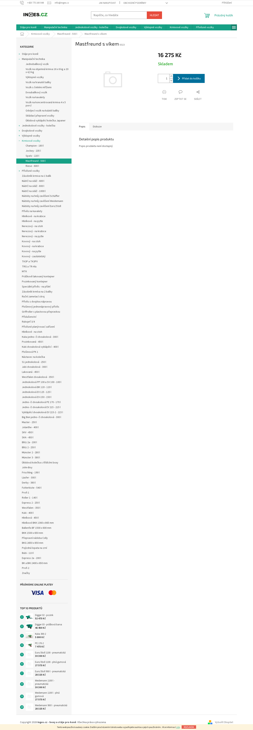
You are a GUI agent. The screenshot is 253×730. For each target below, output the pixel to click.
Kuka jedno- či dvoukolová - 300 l (40, 337)
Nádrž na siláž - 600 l (33, 181)
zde (178, 727)
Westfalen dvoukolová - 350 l (38, 377)
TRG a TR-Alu (29, 266)
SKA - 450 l (27, 437)
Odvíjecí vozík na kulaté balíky (42, 111)
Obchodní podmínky (134, 3)
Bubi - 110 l (28, 553)
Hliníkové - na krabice (34, 216)
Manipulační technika (33, 59)
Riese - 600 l (32, 166)
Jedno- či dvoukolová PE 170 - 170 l (41, 402)
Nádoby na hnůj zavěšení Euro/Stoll (41, 206)
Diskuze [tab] (97, 127)
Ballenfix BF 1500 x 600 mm (36, 528)
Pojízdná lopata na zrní (34, 548)
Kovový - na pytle (31, 251)
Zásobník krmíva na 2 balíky (37, 292)
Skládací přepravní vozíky (40, 116)
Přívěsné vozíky (31, 171)
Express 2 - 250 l (31, 503)
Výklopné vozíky (35, 77)
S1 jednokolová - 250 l (34, 362)
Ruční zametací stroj (33, 296)
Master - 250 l (29, 422)
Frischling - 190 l (31, 472)
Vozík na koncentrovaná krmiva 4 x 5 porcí (46, 104)
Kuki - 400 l (28, 513)
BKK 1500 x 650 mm (32, 533)
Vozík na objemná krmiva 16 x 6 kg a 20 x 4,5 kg (47, 70)
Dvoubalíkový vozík (36, 92)
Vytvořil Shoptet (224, 722)
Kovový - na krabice (33, 246)
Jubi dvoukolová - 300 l (34, 367)
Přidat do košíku (191, 78)
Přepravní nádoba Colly (35, 538)
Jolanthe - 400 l (30, 427)
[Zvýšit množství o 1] (171, 76)
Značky (26, 573)
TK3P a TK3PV (30, 261)
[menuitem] (28, 27)
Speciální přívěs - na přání (36, 287)
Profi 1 (25, 493)
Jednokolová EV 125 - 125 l (36, 392)
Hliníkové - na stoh (32, 332)
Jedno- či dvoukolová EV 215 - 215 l (41, 407)
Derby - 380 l (29, 483)
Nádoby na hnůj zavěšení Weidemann (42, 201)
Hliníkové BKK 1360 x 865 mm (38, 523)
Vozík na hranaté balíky (38, 82)
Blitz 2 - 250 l (29, 447)
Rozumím (189, 727)
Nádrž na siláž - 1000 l (34, 191)
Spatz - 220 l (32, 156)
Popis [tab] (82, 127)
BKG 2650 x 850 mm (32, 543)
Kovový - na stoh (31, 241)
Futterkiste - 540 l (31, 488)
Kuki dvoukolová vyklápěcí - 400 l (40, 347)
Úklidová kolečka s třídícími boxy (40, 463)
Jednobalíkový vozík (37, 64)
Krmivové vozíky (31, 141)
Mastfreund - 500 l (36, 161)
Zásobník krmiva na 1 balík (36, 176)
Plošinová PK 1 (30, 352)
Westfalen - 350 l (31, 508)
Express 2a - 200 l (31, 558)
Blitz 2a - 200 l (29, 442)
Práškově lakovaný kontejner (38, 276)
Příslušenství (29, 317)
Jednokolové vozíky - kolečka (38, 126)
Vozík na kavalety (35, 97)
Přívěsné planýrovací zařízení (38, 327)
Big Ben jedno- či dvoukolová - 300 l (41, 417)
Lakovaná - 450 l (30, 372)
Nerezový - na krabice (34, 231)
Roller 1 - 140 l (29, 498)
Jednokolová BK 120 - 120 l (36, 387)
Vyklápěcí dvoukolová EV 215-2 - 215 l (42, 412)
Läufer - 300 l (29, 478)
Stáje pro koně (30, 54)
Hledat (154, 15)
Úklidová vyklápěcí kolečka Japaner (46, 121)
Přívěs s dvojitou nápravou (37, 302)
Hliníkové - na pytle (32, 221)
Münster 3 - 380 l (31, 457)
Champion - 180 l (35, 146)
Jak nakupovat (107, 3)
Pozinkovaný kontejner (35, 281)
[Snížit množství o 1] (171, 80)
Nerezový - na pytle (33, 236)
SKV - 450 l (27, 432)
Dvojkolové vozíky (32, 131)
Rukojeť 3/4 (28, 322)
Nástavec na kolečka (33, 357)
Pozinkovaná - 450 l (32, 342)
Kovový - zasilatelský (34, 256)
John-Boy (27, 467)
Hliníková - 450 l (30, 518)
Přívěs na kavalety (32, 211)
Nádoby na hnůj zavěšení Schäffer (41, 196)
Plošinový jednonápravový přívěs (40, 307)
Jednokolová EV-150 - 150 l (36, 397)
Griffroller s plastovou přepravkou (41, 312)
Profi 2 (25, 568)
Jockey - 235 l (33, 151)
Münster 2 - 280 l (31, 452)
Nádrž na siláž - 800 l (33, 186)
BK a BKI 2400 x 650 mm (35, 563)
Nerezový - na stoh (32, 226)
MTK (24, 271)
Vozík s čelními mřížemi (38, 87)
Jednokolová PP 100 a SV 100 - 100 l (41, 382)
